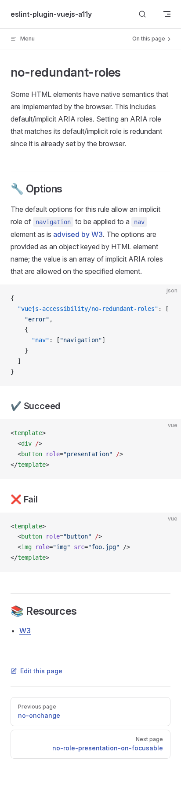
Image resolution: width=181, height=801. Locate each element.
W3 (25, 630)
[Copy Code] (167, 298)
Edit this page (41, 671)
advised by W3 (78, 234)
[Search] (142, 14)
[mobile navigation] (166, 14)
